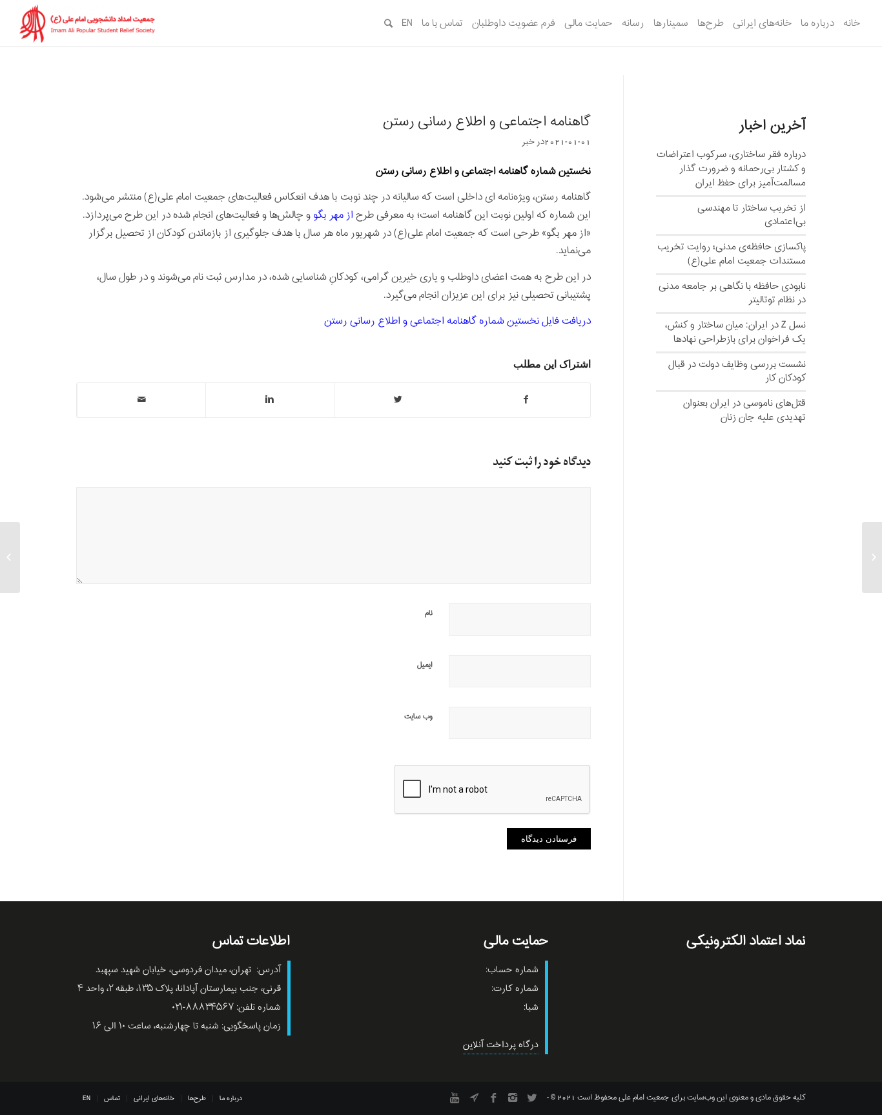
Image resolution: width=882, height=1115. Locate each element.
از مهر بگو (333, 215)
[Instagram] (512, 1097)
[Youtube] (454, 1097)
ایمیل (425, 664)
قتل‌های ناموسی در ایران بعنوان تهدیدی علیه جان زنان (744, 410)
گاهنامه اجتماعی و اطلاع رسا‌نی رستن (487, 122)
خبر (528, 142)
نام (429, 613)
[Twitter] (532, 1097)
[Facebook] (493, 1097)
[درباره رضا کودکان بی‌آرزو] (872, 557)
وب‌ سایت (418, 716)
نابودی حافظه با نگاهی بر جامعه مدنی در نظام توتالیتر (732, 293)
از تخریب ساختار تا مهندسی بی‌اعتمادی (751, 215)
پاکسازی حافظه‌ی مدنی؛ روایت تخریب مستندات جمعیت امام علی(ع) (731, 254)
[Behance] (474, 1097)
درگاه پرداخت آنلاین (500, 1045)
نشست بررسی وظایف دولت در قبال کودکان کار (737, 371)
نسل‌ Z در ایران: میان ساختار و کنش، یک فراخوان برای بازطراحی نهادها (735, 332)
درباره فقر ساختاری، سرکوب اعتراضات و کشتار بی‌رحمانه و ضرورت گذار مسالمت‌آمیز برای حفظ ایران (731, 168)
